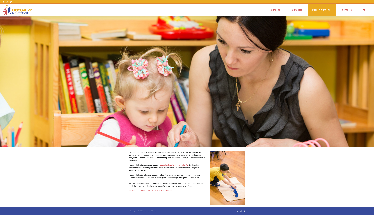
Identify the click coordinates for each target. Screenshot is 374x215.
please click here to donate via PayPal (174, 165)
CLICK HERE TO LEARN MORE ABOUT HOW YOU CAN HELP (150, 191)
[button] (364, 10)
